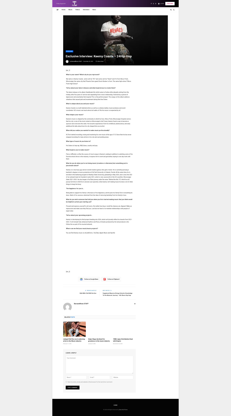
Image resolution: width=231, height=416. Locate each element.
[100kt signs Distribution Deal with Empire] (124, 329)
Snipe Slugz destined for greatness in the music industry (99, 340)
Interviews (86, 9)
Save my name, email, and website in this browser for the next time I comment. (90, 382)
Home (63, 9)
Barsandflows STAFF (76, 61)
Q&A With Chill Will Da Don (88, 293)
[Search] (171, 10)
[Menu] (57, 9)
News (94, 9)
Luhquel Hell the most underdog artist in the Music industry (74, 340)
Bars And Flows (123, 409)
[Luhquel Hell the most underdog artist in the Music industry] (74, 329)
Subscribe (170, 3)
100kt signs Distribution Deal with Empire (123, 340)
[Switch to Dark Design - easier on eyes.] (174, 9)
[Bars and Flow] (74, 3)
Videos (77, 9)
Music (70, 9)
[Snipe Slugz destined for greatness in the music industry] (99, 329)
